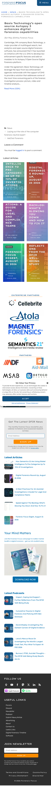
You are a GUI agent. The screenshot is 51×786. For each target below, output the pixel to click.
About (8, 723)
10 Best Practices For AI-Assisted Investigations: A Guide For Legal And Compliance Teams (13, 207)
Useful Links (10, 730)
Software (9, 736)
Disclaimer (38, 776)
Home (4, 12)
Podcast (9, 714)
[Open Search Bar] (35, 2)
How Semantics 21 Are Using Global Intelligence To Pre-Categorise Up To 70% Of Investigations (13, 167)
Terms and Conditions (17, 772)
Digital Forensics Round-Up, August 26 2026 (37, 175)
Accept (25, 398)
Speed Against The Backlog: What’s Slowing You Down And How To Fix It (37, 210)
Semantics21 (13, 194)
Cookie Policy (40, 772)
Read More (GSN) (12, 88)
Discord (9, 708)
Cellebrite (12, 235)
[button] (47, 383)
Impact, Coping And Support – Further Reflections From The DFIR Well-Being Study (37, 246)
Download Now (25, 579)
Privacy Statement (32, 403)
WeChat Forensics (15, 138)
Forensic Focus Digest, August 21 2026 (13, 258)
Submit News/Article (14, 717)
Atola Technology (37, 234)
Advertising (10, 720)
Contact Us (10, 726)
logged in (20, 150)
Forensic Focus (35, 193)
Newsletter (10, 711)
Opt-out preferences (18, 403)
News (13, 12)
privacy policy (35, 448)
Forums (9, 705)
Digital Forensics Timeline (16, 733)
